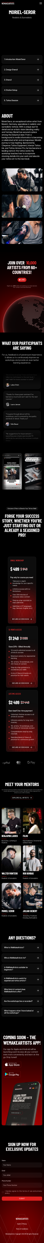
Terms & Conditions (22, 1229)
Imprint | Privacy (22, 1224)
